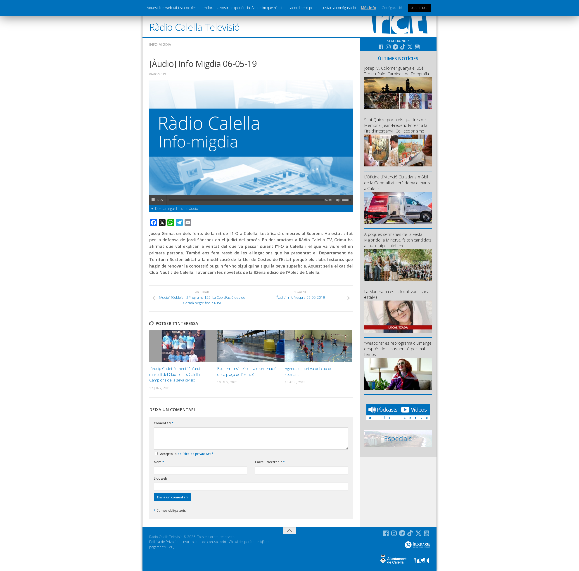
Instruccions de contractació (204, 541)
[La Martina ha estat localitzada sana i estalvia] (398, 316)
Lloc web (160, 478)
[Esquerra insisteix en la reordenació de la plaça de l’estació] (251, 346)
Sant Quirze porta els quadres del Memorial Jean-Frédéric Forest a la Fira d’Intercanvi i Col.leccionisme (395, 125)
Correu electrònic (270, 462)
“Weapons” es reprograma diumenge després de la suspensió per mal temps (398, 348)
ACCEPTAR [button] (419, 8)
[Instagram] (388, 47)
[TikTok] (402, 47)
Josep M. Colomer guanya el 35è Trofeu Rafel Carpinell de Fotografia (396, 70)
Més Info (368, 7)
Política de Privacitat (164, 541)
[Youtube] (417, 47)
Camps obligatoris (170, 510)
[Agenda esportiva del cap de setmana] (318, 346)
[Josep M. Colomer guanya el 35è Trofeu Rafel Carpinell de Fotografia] (398, 93)
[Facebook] (381, 47)
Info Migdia (160, 44)
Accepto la (186, 454)
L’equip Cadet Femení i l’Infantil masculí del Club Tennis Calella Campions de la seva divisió (174, 374)
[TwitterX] (410, 47)
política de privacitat (195, 454)
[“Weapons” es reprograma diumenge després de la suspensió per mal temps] (398, 374)
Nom (159, 462)
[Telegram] (395, 47)
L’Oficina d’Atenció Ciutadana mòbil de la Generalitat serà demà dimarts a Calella (397, 182)
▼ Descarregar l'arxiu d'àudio (174, 208)
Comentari (163, 423)
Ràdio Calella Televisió (194, 27)
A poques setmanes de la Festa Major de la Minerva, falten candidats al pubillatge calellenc (398, 240)
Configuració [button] (392, 7)
